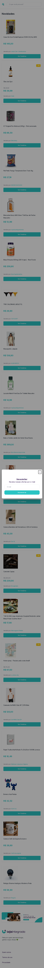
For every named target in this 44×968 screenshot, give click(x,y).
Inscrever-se (22, 492)
